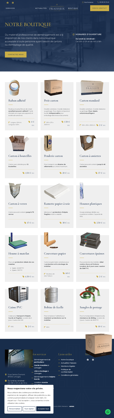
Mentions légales (68, 366)
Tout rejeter (29, 409)
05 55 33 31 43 (104, 2)
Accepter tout (43, 409)
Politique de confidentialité (67, 371)
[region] (28, 399)
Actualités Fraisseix (68, 363)
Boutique (73, 8)
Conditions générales (69, 375)
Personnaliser (14, 409)
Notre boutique (67, 360)
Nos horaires (88, 2)
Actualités (41, 8)
